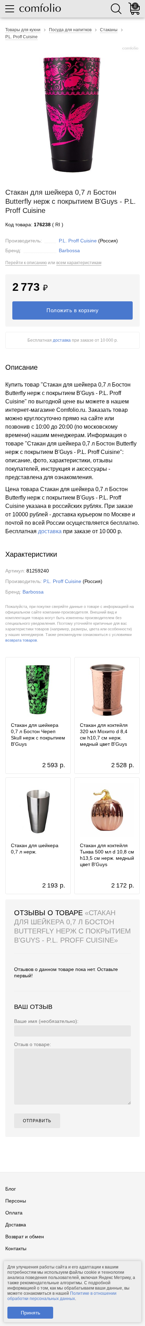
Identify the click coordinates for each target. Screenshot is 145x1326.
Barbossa (69, 250)
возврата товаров (21, 640)
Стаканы (109, 29)
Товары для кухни (22, 29)
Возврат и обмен (24, 1236)
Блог (10, 1189)
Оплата (14, 1213)
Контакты (15, 1248)
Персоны (15, 1201)
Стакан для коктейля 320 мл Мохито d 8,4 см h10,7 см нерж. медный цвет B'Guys (104, 734)
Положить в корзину (72, 310)
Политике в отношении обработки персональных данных (61, 1296)
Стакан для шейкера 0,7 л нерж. (34, 849)
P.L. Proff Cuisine (21, 36)
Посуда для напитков (70, 29)
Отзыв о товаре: (32, 1044)
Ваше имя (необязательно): (46, 1021)
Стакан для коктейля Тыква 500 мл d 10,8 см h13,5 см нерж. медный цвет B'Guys (107, 855)
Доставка (15, 1224)
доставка (62, 340)
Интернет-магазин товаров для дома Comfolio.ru (40, 8)
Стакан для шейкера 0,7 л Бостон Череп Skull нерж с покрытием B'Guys (38, 734)
